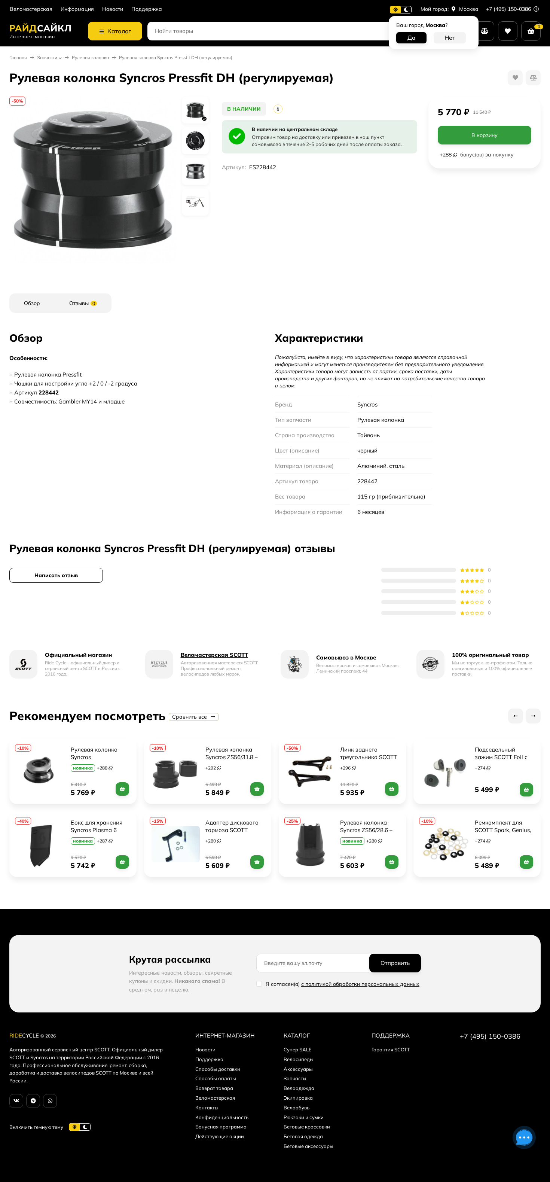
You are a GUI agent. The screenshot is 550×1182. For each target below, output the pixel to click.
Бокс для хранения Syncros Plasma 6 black (97, 830)
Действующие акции (219, 1136)
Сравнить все (190, 716)
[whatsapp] (50, 1101)
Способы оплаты (215, 1078)
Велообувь (296, 1108)
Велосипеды (299, 1059)
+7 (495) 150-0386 (509, 9)
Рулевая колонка (90, 57)
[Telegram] (33, 1101)
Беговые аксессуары (308, 1146)
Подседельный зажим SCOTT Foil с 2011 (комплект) (502, 757)
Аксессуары (298, 1069)
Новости (112, 9)
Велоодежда (299, 1088)
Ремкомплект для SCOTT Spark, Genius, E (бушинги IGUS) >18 (504, 830)
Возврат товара (214, 1088)
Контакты (207, 1108)
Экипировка (298, 1098)
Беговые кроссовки (307, 1127)
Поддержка (146, 9)
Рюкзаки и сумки (304, 1117)
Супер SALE (298, 1049)
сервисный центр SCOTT (81, 1049)
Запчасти (47, 57)
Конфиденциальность (221, 1117)
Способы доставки (217, 1069)
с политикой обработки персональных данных (360, 984)
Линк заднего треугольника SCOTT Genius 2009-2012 (369, 757)
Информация (77, 9)
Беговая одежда (303, 1136)
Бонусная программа (221, 1127)
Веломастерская (31, 9)
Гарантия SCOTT (391, 1049)
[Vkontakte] (16, 1101)
